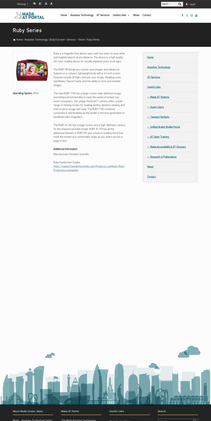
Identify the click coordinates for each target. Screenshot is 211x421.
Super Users (157, 107)
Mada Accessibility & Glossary (168, 147)
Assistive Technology (81, 15)
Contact (147, 15)
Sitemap (21, 4)
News (136, 15)
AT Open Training (159, 137)
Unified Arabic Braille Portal (165, 127)
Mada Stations (159, 97)
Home (64, 15)
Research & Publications (163, 157)
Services (103, 15)
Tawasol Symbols (159, 117)
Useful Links (119, 15)
